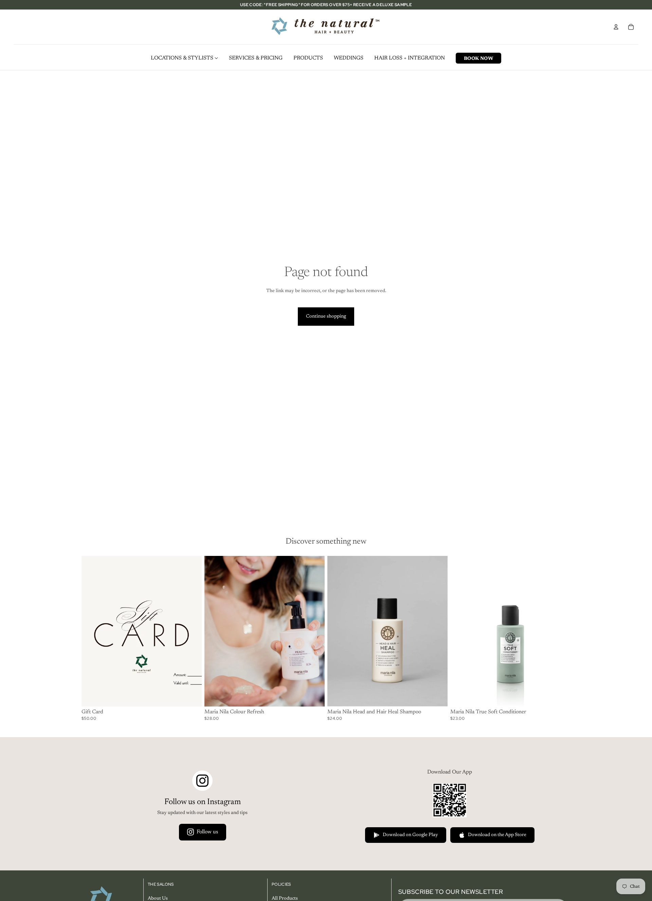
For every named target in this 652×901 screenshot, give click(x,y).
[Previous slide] (214, 631)
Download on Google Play (410, 835)
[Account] (616, 26)
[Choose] (314, 696)
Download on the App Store (497, 835)
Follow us (207, 832)
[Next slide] (314, 631)
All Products (285, 898)
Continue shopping (326, 316)
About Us (158, 898)
